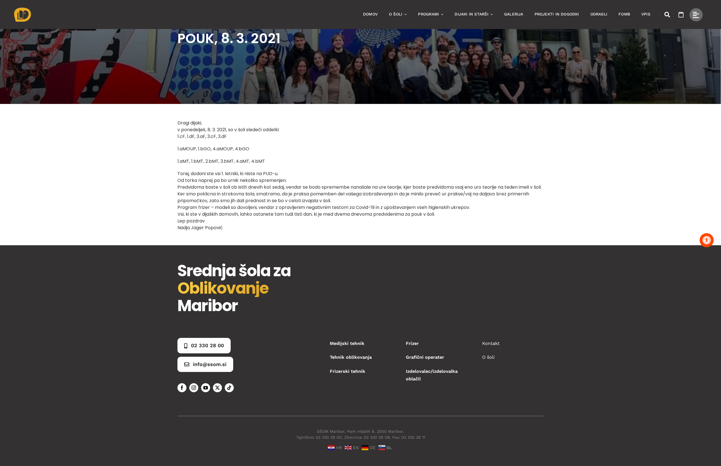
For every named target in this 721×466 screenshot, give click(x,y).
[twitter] (217, 387)
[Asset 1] (22, 9)
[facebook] (181, 387)
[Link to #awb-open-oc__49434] (696, 15)
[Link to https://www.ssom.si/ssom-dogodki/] (681, 14)
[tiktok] (229, 387)
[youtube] (205, 387)
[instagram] (193, 387)
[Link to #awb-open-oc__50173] (667, 14)
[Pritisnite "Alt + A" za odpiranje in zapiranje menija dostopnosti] (707, 240)
